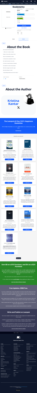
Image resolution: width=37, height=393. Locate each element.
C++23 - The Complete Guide (9, 243)
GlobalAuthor (3, 359)
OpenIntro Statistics (27, 149)
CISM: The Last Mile (27, 195)
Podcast (26, 3)
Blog (14, 373)
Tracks (22, 3)
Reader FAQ (28, 348)
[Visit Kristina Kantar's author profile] (30, 98)
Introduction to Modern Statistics (27, 219)
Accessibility (16, 368)
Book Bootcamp (3, 371)
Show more (18, 258)
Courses (18, 3)
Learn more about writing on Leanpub (18, 328)
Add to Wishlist (24, 27)
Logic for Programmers (27, 173)
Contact (15, 374)
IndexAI (2, 360)
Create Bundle (16, 348)
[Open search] (23, 1)
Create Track (16, 350)
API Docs (15, 361)
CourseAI (2, 358)
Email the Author (22, 78)
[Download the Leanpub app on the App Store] (18, 390)
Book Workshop (3, 370)
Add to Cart (24, 25)
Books (10, 3)
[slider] (22, 18)
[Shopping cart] (31, 1)
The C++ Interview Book (9, 220)
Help (34, 3)
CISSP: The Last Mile (9, 196)
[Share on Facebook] (5, 78)
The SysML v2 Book (9, 173)
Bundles (13, 3)
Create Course (16, 349)
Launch (31, 3)
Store (15, 332)
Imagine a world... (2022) (30, 358)
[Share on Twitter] (3, 78)
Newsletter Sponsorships (5, 361)
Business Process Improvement (9, 150)
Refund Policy (28, 370)
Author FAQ (15, 354)
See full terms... (18, 130)
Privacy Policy (28, 369)
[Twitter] (18, 107)
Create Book (16, 347)
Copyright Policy (29, 368)
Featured (3, 3)
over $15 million (16, 279)
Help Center (28, 349)
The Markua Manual (17, 360)
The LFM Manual (16, 359)
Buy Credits (28, 347)
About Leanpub (16, 372)
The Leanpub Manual (17, 358)
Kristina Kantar (9, 28)
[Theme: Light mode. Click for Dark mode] (27, 1)
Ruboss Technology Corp (23, 386)
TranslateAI (2, 366)
